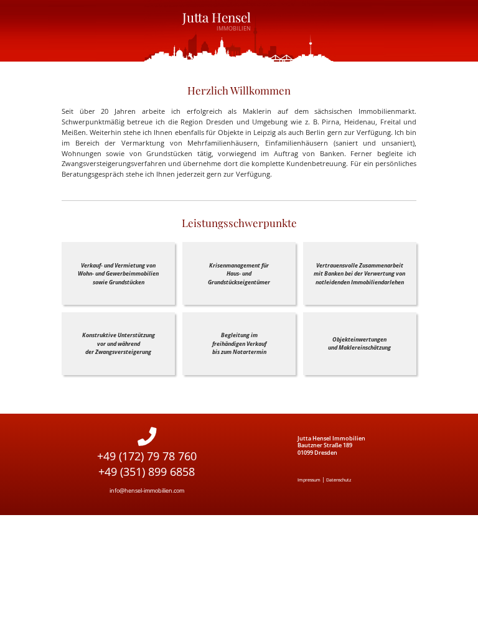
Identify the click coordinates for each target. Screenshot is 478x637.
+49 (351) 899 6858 (146, 471)
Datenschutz (338, 480)
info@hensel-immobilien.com (147, 490)
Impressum (309, 480)
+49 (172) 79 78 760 (147, 456)
